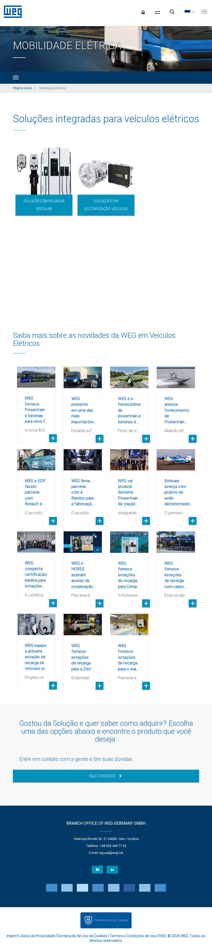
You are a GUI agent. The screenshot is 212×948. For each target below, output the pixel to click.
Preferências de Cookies (111, 920)
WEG (11, 11)
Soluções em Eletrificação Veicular (106, 205)
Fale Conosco (102, 776)
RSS (161, 936)
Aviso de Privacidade (38, 936)
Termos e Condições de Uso (133, 936)
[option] (44, 180)
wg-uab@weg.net (111, 853)
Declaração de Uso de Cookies (82, 936)
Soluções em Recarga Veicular (44, 205)
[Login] (143, 11)
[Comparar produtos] (157, 11)
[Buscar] (172, 11)
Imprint (13, 936)
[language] (189, 11)
